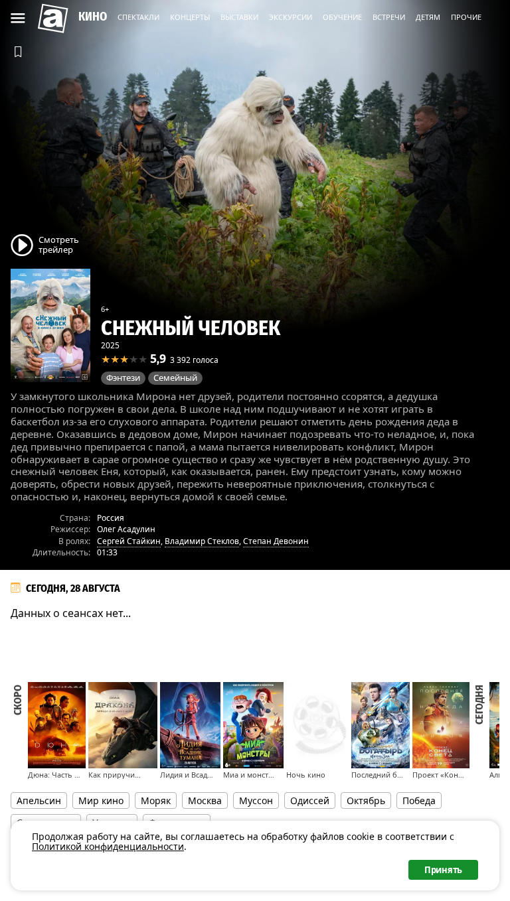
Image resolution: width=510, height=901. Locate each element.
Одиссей (309, 800)
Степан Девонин (276, 541)
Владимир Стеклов (202, 541)
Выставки (239, 17)
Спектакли (138, 17)
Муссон (256, 800)
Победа (419, 800)
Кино (92, 16)
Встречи (389, 17)
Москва (205, 800)
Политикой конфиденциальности (108, 846)
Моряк (156, 800)
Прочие (466, 17)
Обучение (342, 17)
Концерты (190, 17)
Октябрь (366, 800)
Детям (428, 17)
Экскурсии (290, 17)
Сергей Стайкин (129, 541)
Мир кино (101, 800)
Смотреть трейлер (59, 244)
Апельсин (39, 800)
